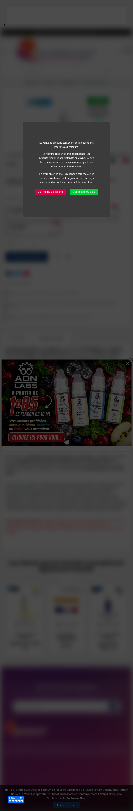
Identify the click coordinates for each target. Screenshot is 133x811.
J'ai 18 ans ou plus (84, 191)
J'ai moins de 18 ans (50, 191)
